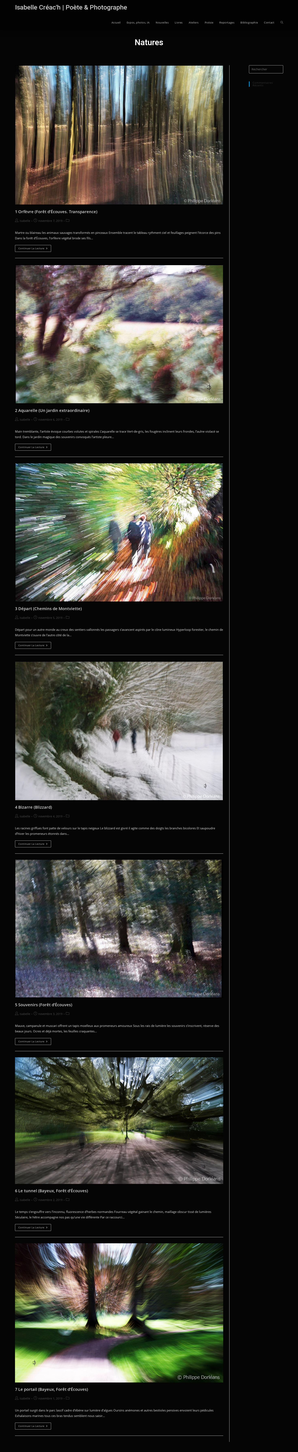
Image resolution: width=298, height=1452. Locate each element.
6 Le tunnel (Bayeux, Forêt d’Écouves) (51, 1190)
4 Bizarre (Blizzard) (33, 807)
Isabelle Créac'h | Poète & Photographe (71, 7)
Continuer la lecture (34, 249)
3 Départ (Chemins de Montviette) (48, 608)
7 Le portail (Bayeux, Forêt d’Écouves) (51, 1389)
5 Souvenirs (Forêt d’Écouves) (43, 1004)
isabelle (25, 221)
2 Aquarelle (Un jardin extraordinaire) (52, 410)
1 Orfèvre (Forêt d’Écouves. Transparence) (56, 211)
